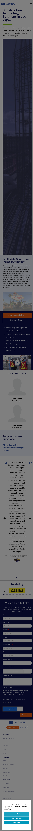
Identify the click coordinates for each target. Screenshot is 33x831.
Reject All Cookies (17, 818)
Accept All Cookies (16, 813)
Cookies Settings (16, 822)
